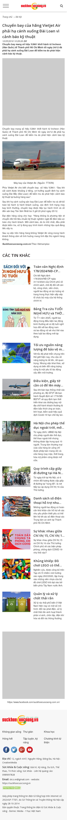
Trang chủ (7, 16)
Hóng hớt (7, 738)
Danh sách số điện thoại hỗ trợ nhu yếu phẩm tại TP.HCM (47, 505)
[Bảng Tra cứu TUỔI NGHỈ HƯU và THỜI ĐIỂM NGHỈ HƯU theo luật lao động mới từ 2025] (16, 317)
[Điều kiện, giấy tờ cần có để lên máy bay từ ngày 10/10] (16, 389)
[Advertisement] (33, 95)
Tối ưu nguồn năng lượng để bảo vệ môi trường (49, 349)
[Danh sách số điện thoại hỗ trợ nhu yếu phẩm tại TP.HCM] (16, 506)
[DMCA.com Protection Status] (11, 787)
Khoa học (49, 731)
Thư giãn (28, 731)
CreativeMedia (9, 762)
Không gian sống (11, 731)
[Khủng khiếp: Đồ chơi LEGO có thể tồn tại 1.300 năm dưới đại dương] (16, 569)
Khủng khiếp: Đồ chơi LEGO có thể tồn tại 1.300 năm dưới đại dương (47, 567)
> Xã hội (18, 16)
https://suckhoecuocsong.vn (16, 783)
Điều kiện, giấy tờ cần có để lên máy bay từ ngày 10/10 (47, 385)
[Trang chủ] (33, 6)
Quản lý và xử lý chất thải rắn (46, 596)
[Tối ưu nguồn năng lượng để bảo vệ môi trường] (16, 353)
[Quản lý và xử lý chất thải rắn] (16, 602)
